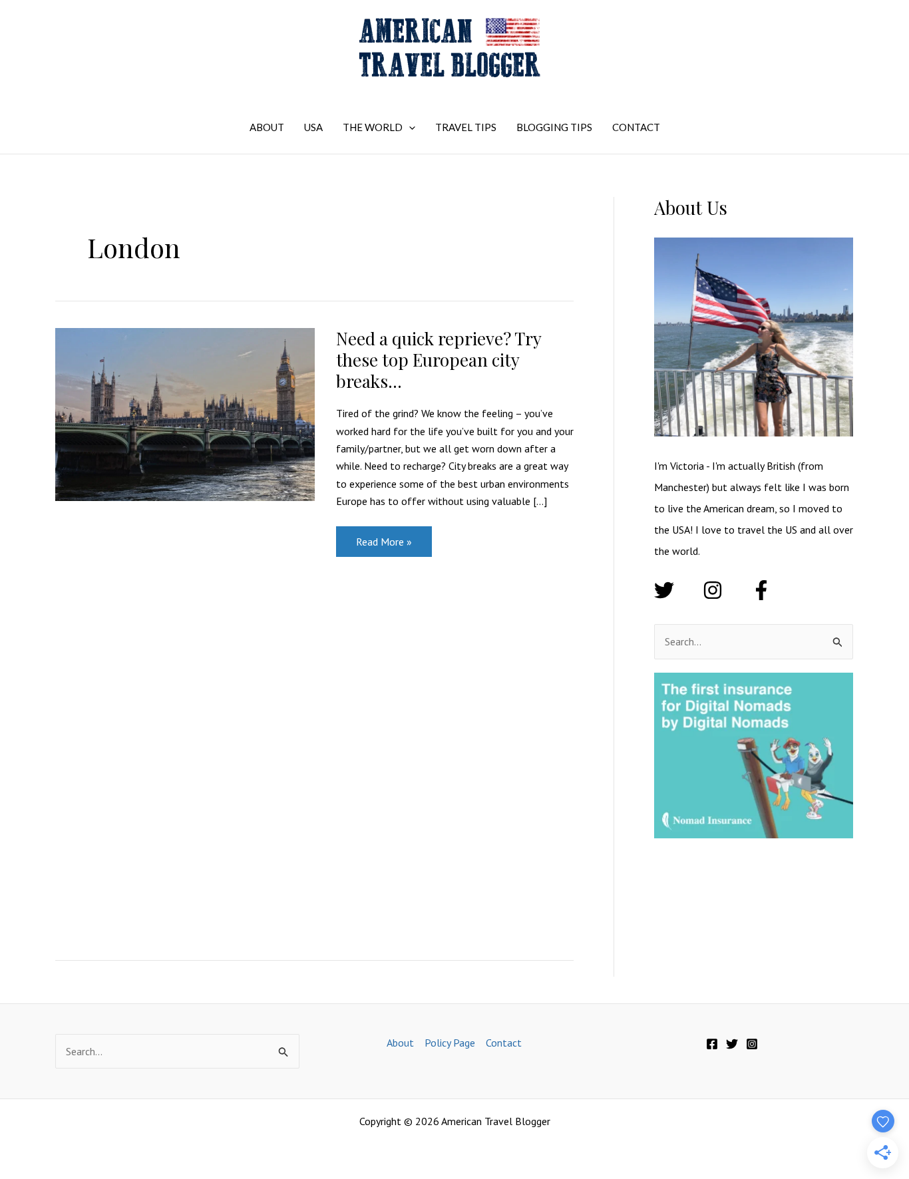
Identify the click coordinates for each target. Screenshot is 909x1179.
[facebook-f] (764, 590)
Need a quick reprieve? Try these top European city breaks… (438, 360)
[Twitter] (732, 1044)
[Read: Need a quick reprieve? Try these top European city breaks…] (185, 413)
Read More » (383, 545)
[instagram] (726, 590)
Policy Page (450, 1042)
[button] (409, 127)
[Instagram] (752, 1044)
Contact (504, 1042)
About (400, 1042)
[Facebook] (712, 1044)
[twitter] (677, 590)
